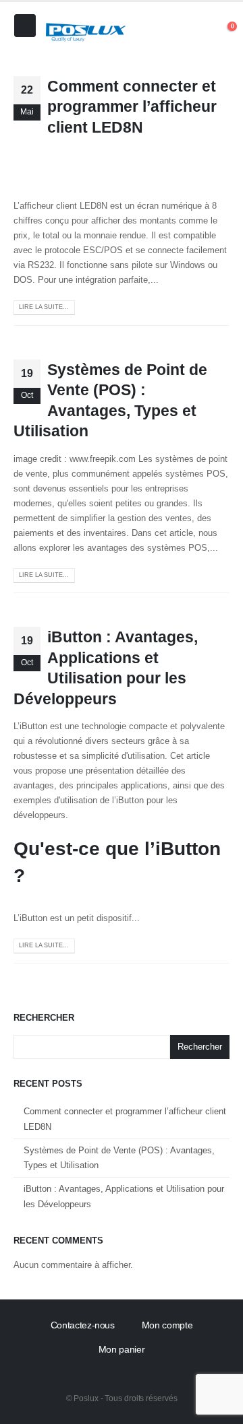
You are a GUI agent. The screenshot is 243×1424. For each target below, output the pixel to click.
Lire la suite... (44, 307)
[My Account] (197, 32)
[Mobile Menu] (25, 25)
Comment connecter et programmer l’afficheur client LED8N (132, 106)
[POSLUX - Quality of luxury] (86, 32)
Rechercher (44, 1018)
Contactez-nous (83, 1325)
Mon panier (122, 1349)
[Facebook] (105, 1374)
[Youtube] (139, 1374)
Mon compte (167, 1325)
